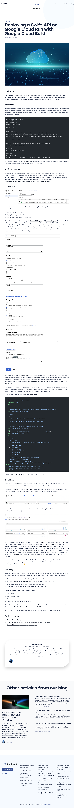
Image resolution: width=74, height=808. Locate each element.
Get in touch (4, 3)
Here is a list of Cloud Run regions (37, 381)
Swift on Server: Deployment (15, 619)
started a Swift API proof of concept (23, 95)
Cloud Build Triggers (36, 221)
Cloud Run (20, 483)
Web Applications (25, 770)
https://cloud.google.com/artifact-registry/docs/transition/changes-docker (28, 181)
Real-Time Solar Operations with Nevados (43, 767)
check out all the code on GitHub (32, 605)
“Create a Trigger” (50, 221)
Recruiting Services (26, 780)
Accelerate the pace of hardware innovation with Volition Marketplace (46, 773)
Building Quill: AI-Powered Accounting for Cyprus (64, 784)
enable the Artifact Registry (58, 175)
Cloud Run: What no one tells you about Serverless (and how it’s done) (28, 622)
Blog (72, 4)
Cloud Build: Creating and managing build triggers (22, 625)
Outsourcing (24, 777)
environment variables (17, 474)
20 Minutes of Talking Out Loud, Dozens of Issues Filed (63, 778)
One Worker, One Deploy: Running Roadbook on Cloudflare (64, 767)
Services (55, 4)
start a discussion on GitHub (32, 607)
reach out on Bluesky (15, 607)
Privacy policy (47, 804)
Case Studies (64, 4)
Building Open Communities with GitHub (62, 795)
